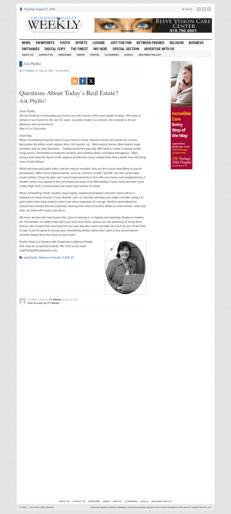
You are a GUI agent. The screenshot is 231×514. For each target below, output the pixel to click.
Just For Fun (120, 43)
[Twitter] (204, 9)
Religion (177, 43)
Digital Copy (55, 49)
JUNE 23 (68, 257)
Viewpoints (45, 43)
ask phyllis (30, 257)
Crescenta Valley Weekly (41, 507)
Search (188, 9)
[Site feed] (209, 9)
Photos (94, 55)
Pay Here (100, 49)
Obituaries (31, 49)
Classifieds (112, 55)
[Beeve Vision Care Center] (153, 25)
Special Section (126, 49)
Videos (81, 55)
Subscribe (64, 55)
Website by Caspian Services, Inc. (195, 507)
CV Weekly (29, 70)
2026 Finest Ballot (149, 55)
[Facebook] (199, 9)
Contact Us (46, 55)
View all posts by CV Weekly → (44, 303)
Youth (65, 43)
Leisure (99, 43)
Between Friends (150, 43)
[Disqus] (82, 355)
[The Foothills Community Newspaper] (54, 24)
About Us (27, 55)
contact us (159, 507)
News (26, 43)
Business (196, 43)
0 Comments (62, 70)
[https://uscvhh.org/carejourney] (181, 115)
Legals (128, 55)
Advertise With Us (159, 49)
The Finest (79, 49)
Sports (81, 43)
